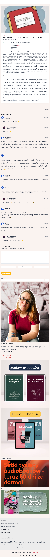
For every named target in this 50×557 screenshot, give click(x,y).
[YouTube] (18, 555)
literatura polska (22, 100)
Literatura (16, 100)
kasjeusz (7, 137)
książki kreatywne (10, 100)
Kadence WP (35, 552)
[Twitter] (20, 555)
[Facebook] (15, 555)
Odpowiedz (46, 117)
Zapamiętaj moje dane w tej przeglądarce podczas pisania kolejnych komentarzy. (16, 269)
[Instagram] (23, 555)
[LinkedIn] (26, 555)
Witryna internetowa (38, 266)
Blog (4, 35)
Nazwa (3, 266)
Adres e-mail (20, 266)
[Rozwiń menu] (42, 2)
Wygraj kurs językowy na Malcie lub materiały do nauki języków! (38, 108)
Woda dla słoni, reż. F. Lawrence (7, 107)
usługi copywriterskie (22, 547)
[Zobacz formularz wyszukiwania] (47, 2)
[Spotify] (32, 555)
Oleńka (6, 175)
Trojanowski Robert (35, 100)
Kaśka (6, 223)
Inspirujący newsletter (7, 357)
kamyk (6, 154)
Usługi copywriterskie (7, 355)
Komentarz (4, 252)
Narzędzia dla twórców (7, 354)
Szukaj (2, 278)
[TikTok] (29, 555)
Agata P (6, 187)
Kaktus (18, 45)
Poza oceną (28, 100)
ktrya (6, 117)
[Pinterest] (35, 555)
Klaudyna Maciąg (7, 39)
